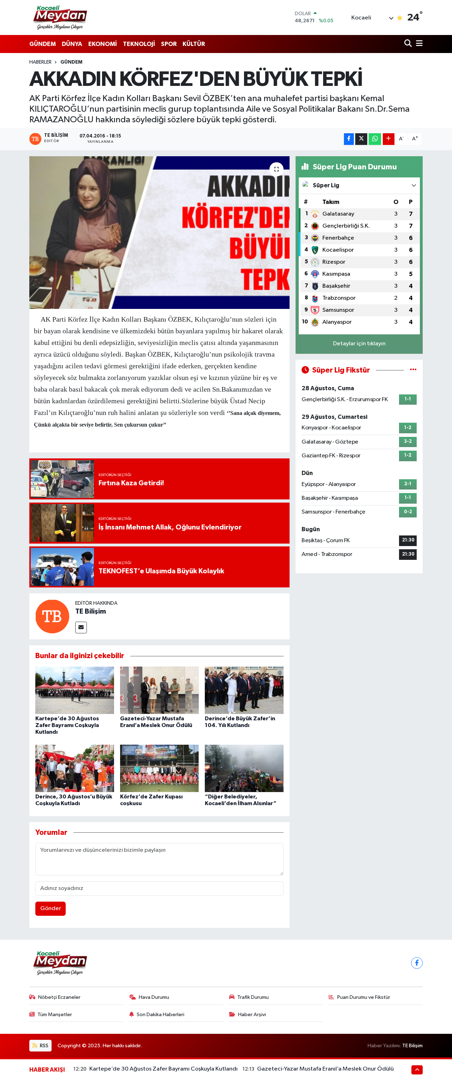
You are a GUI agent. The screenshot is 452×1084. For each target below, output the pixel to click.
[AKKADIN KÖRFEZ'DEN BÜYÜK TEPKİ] (159, 232)
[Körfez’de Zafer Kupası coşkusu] (159, 768)
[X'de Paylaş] (361, 139)
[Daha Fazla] (388, 139)
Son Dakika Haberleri (160, 1014)
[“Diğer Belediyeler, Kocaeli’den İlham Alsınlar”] (244, 768)
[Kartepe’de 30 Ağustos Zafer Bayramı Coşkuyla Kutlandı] (74, 690)
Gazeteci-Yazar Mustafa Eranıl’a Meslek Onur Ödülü (325, 1069)
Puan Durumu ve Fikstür (363, 997)
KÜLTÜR (194, 44)
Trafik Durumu (253, 997)
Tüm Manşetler (54, 1014)
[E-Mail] (81, 627)
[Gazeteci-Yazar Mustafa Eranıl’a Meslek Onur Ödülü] (159, 690)
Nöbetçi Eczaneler (59, 997)
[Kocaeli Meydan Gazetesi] (60, 17)
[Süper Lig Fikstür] (413, 370)
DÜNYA (72, 44)
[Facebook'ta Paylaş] (349, 139)
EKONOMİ (102, 44)
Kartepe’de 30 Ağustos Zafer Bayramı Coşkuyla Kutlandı (67, 725)
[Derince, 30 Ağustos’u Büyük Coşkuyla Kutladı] (74, 768)
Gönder (50, 909)
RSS (43, 1045)
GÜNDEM (42, 44)
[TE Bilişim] (52, 616)
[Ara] (408, 44)
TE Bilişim (90, 611)
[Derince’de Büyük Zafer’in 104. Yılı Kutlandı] (244, 690)
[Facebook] (417, 963)
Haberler (40, 62)
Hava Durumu (154, 997)
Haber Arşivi (252, 1014)
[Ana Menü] (418, 44)
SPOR (169, 44)
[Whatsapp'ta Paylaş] (375, 139)
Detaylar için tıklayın (359, 344)
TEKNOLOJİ (139, 44)
